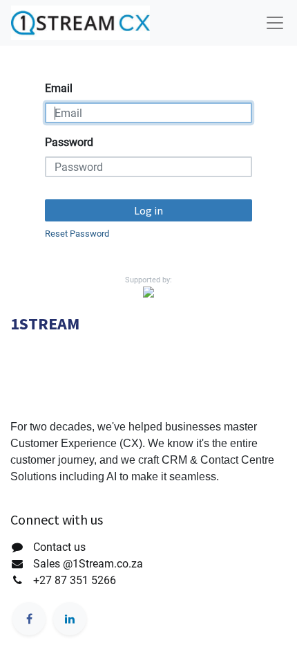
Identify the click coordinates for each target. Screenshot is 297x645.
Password (69, 142)
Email (59, 88)
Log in (148, 210)
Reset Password (77, 233)
